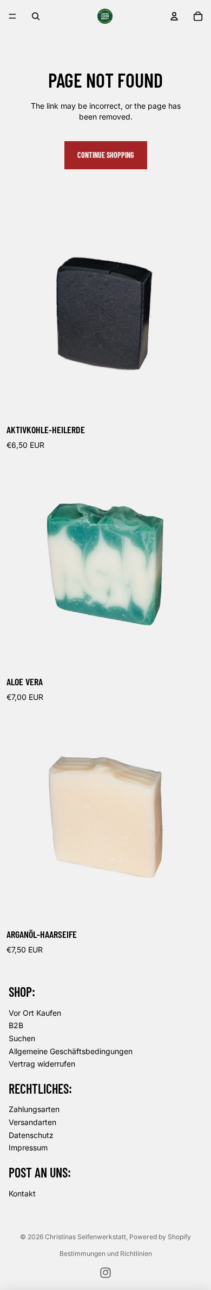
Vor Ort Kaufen (35, 1012)
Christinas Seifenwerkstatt (85, 1237)
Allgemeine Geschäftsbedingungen (71, 1051)
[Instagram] (105, 1272)
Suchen (22, 1038)
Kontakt (22, 1193)
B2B (16, 1025)
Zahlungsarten (34, 1109)
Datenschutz (31, 1135)
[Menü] (12, 16)
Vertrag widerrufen (42, 1063)
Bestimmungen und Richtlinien (106, 1253)
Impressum (28, 1147)
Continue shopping (105, 155)
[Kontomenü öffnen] (174, 16)
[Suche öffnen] (36, 16)
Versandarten (32, 1122)
